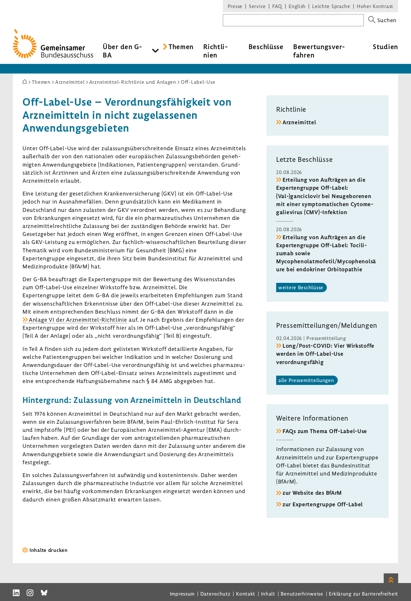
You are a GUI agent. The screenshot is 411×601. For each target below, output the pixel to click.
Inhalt (268, 593)
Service (257, 6)
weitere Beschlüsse (300, 287)
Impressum (182, 593)
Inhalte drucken (49, 550)
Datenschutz (215, 593)
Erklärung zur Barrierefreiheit (363, 593)
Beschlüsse (266, 46)
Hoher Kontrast (375, 6)
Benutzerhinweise (302, 593)
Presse (235, 6)
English (297, 6)
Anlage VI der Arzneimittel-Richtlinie (78, 319)
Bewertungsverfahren (319, 50)
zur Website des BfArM (312, 492)
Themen (181, 46)
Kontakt (245, 593)
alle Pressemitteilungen (306, 380)
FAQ (277, 6)
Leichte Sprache (331, 6)
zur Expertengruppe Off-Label (323, 504)
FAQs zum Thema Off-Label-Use (325, 431)
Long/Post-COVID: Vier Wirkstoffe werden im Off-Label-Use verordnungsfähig (325, 353)
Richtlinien (215, 50)
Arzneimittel (299, 122)
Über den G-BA (122, 50)
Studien (385, 46)
